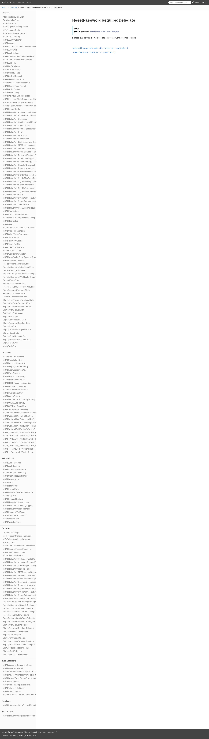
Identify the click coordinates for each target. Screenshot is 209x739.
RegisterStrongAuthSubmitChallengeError (21, 273)
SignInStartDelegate (12, 634)
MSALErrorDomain (11, 373)
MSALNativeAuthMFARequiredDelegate (20, 572)
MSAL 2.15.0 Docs (9, 2)
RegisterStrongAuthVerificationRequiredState (23, 277)
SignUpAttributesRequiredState (17, 329)
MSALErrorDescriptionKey (14, 369)
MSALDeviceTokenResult (14, 86)
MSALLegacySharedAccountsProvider (20, 105)
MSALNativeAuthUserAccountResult (19, 207)
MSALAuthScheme (11, 466)
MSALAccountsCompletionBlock (17, 665)
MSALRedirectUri (10, 220)
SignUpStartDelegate (12, 651)
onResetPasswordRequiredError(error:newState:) (101, 48)
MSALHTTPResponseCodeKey (17, 382)
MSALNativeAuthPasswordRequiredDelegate (23, 581)
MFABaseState (9, 23)
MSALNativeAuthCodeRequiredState (19, 128)
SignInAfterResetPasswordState (17, 306)
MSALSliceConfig (11, 237)
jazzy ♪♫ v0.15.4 (18, 736)
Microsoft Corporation (15, 732)
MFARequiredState (11, 30)
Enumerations (8, 458)
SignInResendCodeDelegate (15, 631)
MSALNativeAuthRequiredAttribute (18, 168)
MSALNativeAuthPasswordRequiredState (21, 155)
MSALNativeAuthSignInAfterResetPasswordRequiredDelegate (30, 588)
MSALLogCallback (11, 681)
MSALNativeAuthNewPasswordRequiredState (23, 151)
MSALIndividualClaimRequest (16, 95)
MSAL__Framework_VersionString (18, 452)
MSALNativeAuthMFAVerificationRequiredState (24, 148)
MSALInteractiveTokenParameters (18, 102)
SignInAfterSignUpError (13, 309)
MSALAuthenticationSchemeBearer (18, 56)
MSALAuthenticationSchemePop (17, 59)
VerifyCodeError (10, 346)
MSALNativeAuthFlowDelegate (16, 568)
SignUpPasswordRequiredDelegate (19, 644)
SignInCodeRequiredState (14, 319)
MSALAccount (9, 43)
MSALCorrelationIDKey (13, 359)
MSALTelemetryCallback (13, 688)
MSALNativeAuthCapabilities (16, 502)
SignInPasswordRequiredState (16, 323)
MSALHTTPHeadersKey (14, 379)
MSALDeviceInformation (13, 79)
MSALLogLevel (9, 495)
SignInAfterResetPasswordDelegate (19, 621)
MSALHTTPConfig (11, 92)
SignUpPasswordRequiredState (17, 339)
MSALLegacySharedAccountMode (18, 492)
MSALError (8, 482)
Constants (6, 352)
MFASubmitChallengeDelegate (16, 539)
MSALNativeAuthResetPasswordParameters (22, 171)
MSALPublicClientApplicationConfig (19, 217)
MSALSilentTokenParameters (16, 234)
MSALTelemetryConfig (12, 240)
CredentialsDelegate (12, 532)
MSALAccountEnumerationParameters (20, 46)
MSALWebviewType (12, 522)
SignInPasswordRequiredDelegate (18, 628)
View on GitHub (200, 2)
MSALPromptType (11, 518)
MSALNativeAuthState (13, 194)
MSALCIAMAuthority (12, 69)
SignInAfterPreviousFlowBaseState (18, 300)
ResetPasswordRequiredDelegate (18, 608)
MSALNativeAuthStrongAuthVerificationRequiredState (27, 201)
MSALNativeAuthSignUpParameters (19, 188)
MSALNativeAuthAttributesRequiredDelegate (23, 562)
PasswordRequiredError (13, 260)
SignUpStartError (10, 342)
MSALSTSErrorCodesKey (14, 406)
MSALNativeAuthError (12, 132)
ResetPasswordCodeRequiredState (18, 286)
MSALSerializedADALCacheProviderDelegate (23, 598)
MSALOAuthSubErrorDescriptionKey (19, 399)
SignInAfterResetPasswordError (17, 303)
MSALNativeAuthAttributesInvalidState (20, 112)
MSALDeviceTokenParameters (16, 82)
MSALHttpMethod (11, 485)
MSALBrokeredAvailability (14, 472)
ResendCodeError (11, 280)
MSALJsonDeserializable (14, 552)
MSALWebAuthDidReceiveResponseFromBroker (24, 422)
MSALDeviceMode (11, 479)
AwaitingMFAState (11, 20)
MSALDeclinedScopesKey (14, 363)
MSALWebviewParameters (14, 253)
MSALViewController (12, 691)
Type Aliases (7, 711)
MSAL (4, 7)
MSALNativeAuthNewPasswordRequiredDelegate (25, 578)
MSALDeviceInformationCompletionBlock (21, 674)
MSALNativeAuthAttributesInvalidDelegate (21, 558)
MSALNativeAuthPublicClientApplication (21, 158)
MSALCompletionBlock (13, 668)
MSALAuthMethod (11, 53)
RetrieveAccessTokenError (15, 296)
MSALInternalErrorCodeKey (15, 389)
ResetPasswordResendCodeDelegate (20, 611)
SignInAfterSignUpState (13, 313)
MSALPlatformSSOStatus (14, 512)
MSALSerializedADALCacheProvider (19, 227)
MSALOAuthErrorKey (12, 396)
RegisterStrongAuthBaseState (16, 263)
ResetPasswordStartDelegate (16, 614)
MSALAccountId (10, 49)
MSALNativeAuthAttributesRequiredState (21, 115)
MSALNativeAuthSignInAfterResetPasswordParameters (27, 174)
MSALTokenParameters (13, 247)
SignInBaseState (10, 316)
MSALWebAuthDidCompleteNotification (20, 412)
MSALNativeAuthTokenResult (16, 204)
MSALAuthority (9, 62)
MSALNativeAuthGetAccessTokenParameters (23, 141)
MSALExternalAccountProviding (17, 549)
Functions (6, 701)
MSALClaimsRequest (12, 76)
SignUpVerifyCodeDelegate (15, 654)
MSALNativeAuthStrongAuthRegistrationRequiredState (27, 197)
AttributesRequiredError (13, 16)
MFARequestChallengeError (15, 26)
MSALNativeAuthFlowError (15, 135)
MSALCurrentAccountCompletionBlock (20, 671)
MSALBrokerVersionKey (13, 356)
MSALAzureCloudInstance (14, 469)
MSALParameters (11, 211)
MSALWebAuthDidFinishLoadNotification (21, 419)
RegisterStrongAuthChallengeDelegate (20, 601)
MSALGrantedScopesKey (14, 376)
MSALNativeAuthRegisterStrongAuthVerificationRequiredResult (31, 164)
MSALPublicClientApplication (16, 214)
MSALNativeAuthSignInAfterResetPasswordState (25, 178)
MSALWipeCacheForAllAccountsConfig (20, 257)
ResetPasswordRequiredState (16, 290)
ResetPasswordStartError (14, 293)
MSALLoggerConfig (11, 109)
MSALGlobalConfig (11, 89)
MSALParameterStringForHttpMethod (19, 705)
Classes (5, 12)
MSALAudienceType (12, 462)
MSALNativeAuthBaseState (15, 118)
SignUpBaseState (11, 332)
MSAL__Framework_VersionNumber (19, 448)
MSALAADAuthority (11, 36)
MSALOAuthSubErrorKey (14, 402)
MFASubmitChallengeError (15, 33)
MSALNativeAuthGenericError (16, 138)
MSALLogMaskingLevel (13, 499)
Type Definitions (9, 660)
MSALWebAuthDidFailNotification (18, 415)
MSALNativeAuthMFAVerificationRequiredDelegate (25, 575)
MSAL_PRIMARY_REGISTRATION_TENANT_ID (25, 442)
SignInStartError (10, 326)
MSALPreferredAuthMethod (15, 515)
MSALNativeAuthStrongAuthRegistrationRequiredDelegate (29, 591)
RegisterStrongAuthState (14, 270)
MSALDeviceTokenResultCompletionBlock (22, 678)
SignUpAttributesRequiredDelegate (18, 641)
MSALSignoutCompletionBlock (16, 684)
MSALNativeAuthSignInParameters (18, 184)
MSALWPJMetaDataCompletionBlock (19, 694)
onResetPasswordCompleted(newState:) (95, 52)
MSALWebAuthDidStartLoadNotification (20, 425)
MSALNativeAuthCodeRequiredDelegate (21, 565)
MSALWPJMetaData (12, 250)
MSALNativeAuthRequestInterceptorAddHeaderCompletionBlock (31, 715)
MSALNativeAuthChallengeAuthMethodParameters (25, 122)
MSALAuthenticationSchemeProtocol (19, 545)
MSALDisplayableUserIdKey (15, 366)
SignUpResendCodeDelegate (16, 647)
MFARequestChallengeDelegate (17, 535)
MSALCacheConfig (11, 72)
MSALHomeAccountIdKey (14, 386)
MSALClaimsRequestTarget (15, 475)
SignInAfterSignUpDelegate (15, 624)
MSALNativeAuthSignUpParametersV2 (20, 191)
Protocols (13, 7)
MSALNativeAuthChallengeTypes (18, 505)
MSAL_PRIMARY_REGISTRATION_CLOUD (22, 435)
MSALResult (8, 224)
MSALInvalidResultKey (13, 392)
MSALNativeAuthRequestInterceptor (19, 585)
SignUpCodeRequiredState (15, 336)
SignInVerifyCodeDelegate (14, 637)
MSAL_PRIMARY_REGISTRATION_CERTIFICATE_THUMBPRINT (33, 432)
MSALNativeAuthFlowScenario (16, 508)
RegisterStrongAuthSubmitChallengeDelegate (23, 605)
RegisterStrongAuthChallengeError (18, 267)
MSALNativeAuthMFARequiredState (19, 145)
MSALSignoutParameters (14, 230)
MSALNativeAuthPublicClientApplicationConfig (24, 161)
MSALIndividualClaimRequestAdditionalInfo (22, 99)
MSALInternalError (11, 489)
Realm (29, 736)
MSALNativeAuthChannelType (16, 125)
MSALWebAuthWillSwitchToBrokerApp (20, 429)
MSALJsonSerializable (13, 555)
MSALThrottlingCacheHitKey (15, 409)
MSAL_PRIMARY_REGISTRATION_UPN (21, 445)
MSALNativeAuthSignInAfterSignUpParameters (24, 181)
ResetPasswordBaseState (14, 283)
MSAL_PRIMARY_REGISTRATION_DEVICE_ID (24, 439)
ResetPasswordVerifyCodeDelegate (19, 618)
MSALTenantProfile (11, 244)
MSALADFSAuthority (12, 39)
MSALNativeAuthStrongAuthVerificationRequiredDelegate (28, 595)
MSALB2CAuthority (11, 66)
